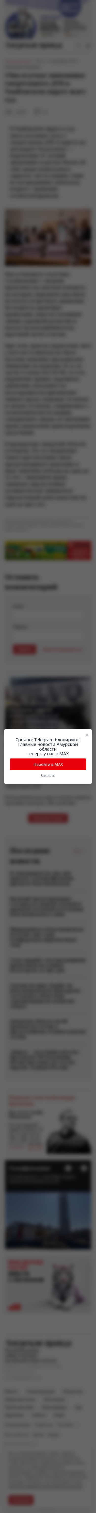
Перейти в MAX (48, 764)
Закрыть (48, 775)
